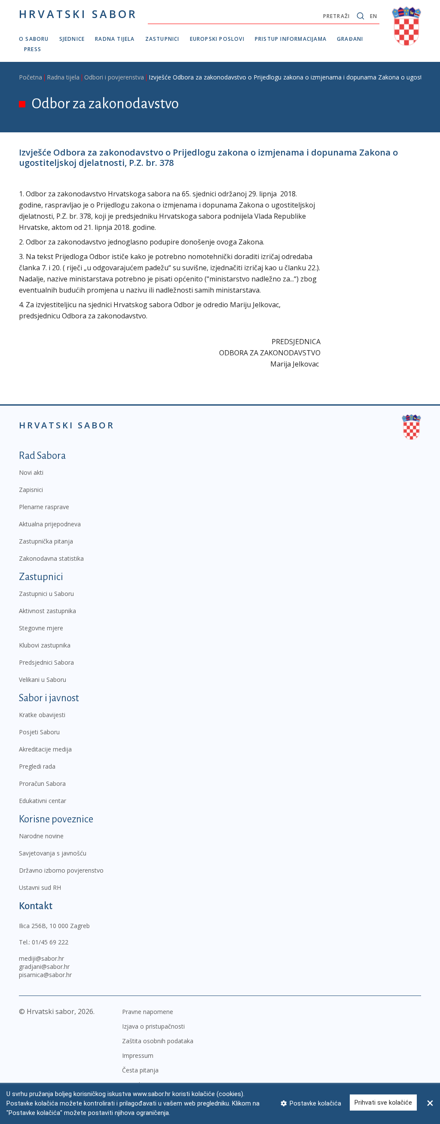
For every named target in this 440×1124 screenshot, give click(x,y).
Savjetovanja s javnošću (52, 853)
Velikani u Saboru (42, 679)
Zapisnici (31, 490)
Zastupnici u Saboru (46, 593)
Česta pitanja (140, 1070)
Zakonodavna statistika (51, 558)
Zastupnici (162, 39)
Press (32, 49)
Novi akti (31, 472)
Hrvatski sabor (78, 13)
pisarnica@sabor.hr (45, 975)
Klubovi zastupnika (44, 645)
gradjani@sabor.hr (44, 966)
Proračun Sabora (42, 783)
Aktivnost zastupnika (47, 611)
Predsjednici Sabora (46, 662)
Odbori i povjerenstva (114, 77)
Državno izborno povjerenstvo (61, 870)
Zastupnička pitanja (46, 541)
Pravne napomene (147, 1012)
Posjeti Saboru (39, 732)
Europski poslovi (217, 39)
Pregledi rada (37, 766)
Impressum (137, 1055)
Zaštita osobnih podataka (157, 1041)
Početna (30, 77)
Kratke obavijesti (42, 715)
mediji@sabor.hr (41, 958)
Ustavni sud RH (40, 887)
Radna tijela (114, 39)
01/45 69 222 (50, 942)
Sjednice (72, 39)
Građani (350, 39)
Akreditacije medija (45, 749)
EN (373, 16)
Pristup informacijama (291, 39)
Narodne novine (41, 836)
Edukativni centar (42, 801)
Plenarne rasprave (44, 507)
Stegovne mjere (41, 628)
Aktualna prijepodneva (50, 524)
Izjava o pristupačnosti (153, 1026)
